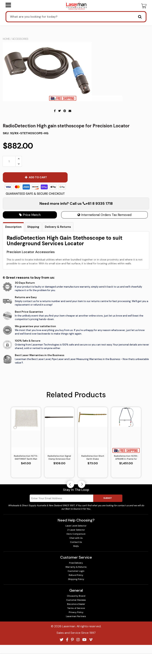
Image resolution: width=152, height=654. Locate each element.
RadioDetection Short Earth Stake (92, 457)
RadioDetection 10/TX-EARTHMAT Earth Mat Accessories (26, 458)
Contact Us (76, 542)
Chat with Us (76, 537)
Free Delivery (76, 562)
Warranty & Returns (76, 566)
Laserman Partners (76, 616)
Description (13, 227)
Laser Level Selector (76, 525)
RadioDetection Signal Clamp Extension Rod (59, 457)
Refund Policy (76, 575)
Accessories (20, 38)
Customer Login (76, 571)
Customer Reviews (76, 599)
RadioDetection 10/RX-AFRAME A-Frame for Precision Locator (126, 458)
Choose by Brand (76, 595)
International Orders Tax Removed (105, 215)
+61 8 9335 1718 (99, 203)
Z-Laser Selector (76, 529)
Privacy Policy (76, 612)
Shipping (33, 227)
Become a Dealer (76, 604)
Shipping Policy (76, 579)
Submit (107, 498)
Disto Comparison (76, 533)
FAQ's (76, 546)
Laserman (68, 626)
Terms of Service (76, 608)
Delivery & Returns (58, 227)
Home (6, 38)
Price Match (31, 215)
